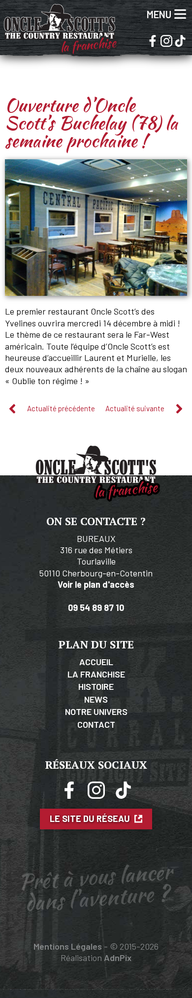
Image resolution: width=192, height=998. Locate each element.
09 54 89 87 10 (96, 607)
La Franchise (96, 674)
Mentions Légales (67, 946)
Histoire (96, 686)
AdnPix (117, 957)
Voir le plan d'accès (96, 584)
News (96, 699)
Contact (96, 724)
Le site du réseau (91, 818)
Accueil (96, 661)
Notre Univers (96, 711)
